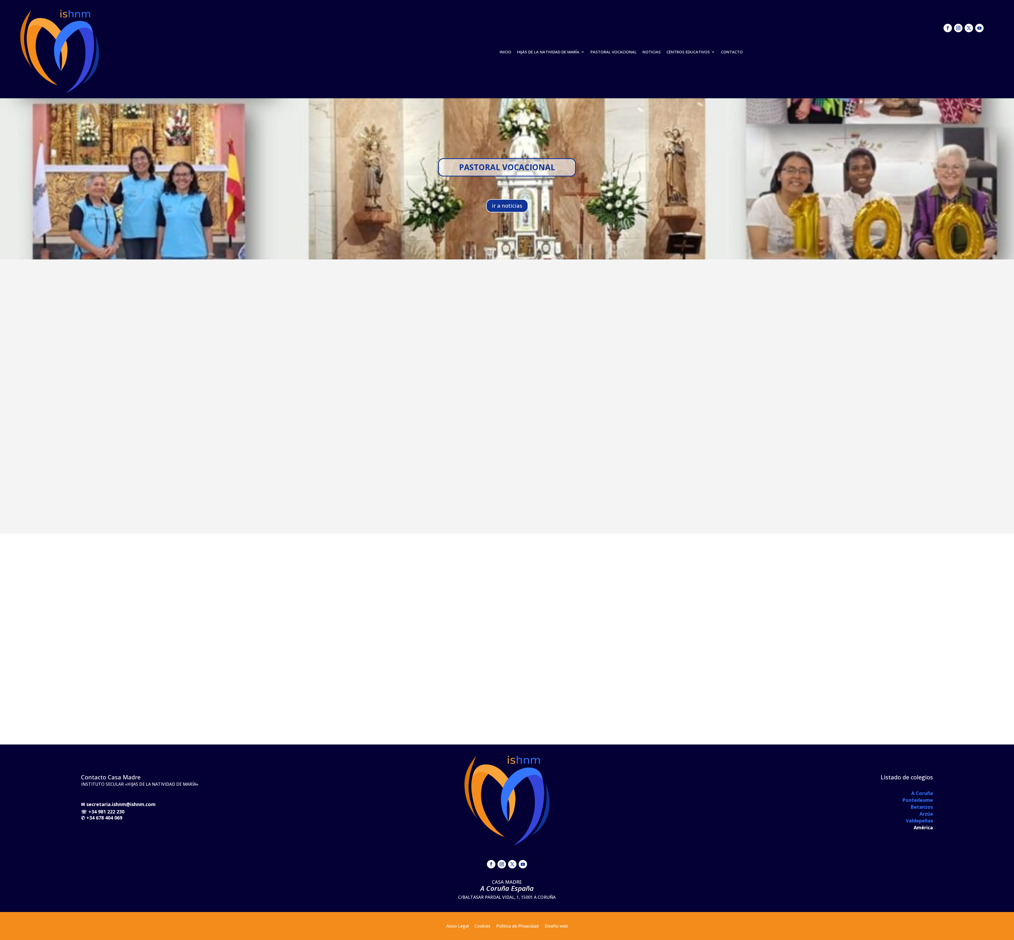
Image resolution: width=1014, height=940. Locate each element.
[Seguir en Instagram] (958, 28)
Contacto (732, 51)
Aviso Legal (457, 926)
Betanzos (921, 807)
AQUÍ (401, 319)
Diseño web (556, 926)
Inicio (505, 51)
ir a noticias (507, 205)
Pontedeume (917, 800)
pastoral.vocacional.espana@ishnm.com (660, 294)
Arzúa (926, 814)
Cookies (482, 926)
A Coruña (922, 793)
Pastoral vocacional (613, 51)
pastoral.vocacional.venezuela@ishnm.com (663, 306)
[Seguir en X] (969, 28)
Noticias (651, 51)
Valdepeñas (919, 820)
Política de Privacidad (517, 926)
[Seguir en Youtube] (979, 28)
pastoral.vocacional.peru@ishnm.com (658, 319)
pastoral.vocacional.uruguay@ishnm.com (661, 300)
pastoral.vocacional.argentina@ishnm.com (663, 313)
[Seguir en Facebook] (947, 28)
